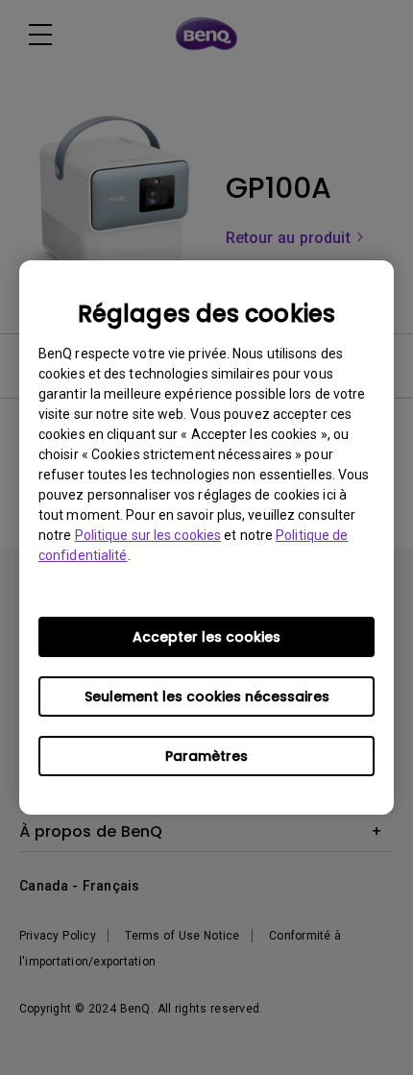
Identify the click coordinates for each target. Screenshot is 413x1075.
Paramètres (206, 756)
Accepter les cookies (206, 637)
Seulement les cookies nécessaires (207, 696)
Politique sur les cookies (148, 535)
